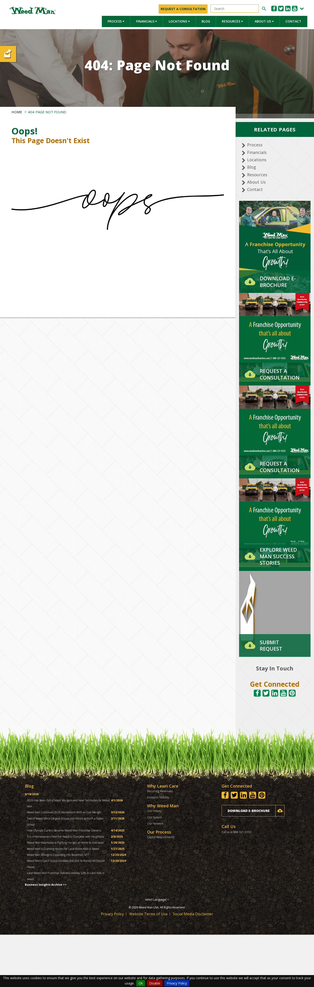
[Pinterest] (292, 693)
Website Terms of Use (148, 913)
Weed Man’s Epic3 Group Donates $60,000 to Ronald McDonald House (66, 864)
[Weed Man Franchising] (33, 10)
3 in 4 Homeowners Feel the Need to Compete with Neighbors (65, 837)
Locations (178, 21)
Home (16, 112)
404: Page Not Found (47, 112)
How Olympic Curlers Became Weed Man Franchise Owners (64, 830)
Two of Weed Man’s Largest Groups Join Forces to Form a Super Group (65, 821)
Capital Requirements (160, 837)
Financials (145, 21)
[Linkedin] (288, 8)
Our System (154, 817)
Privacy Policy (177, 983)
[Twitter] (281, 8)
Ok (141, 983)
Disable (154, 983)
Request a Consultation (183, 9)
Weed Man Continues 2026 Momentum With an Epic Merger (64, 812)
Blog (206, 21)
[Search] (263, 8)
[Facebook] (274, 8)
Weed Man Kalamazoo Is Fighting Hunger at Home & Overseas (65, 843)
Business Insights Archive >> (46, 885)
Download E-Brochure (249, 810)
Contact (293, 21)
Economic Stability (158, 797)
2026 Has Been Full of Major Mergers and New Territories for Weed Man (68, 803)
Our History (154, 811)
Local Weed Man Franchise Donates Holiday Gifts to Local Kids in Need (66, 876)
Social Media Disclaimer (193, 913)
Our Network (155, 823)
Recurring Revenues (159, 791)
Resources (231, 21)
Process (115, 21)
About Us (263, 21)
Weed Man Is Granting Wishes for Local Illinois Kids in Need (63, 849)
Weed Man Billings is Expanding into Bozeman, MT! (58, 855)
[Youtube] (294, 8)
